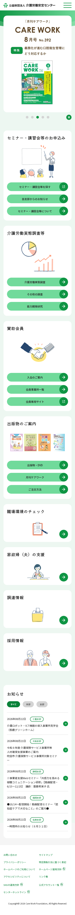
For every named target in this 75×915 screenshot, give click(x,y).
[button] (27, 117)
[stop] (69, 117)
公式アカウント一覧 (49, 885)
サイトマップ (45, 855)
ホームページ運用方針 (50, 869)
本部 (28, 704)
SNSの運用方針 (11, 885)
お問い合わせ (10, 855)
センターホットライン (14, 892)
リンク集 (43, 876)
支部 (42, 704)
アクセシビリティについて (16, 876)
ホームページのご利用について (19, 869)
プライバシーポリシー (14, 862)
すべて (13, 704)
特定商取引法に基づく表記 (52, 862)
